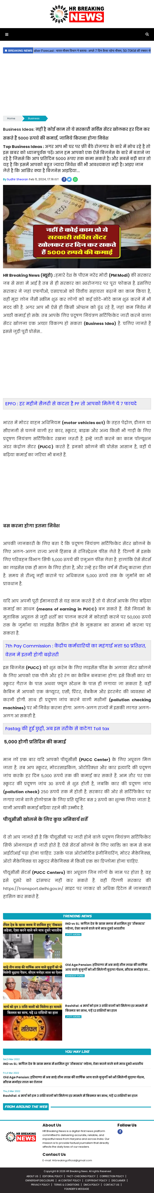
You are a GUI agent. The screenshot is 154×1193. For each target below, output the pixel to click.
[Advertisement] (77, 85)
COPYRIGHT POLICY (96, 1180)
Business (34, 118)
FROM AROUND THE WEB (26, 1107)
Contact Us (54, 1154)
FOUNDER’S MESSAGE (76, 1189)
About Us (52, 1125)
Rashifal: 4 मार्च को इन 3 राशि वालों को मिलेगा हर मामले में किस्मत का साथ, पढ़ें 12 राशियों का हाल (70, 1096)
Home (11, 118)
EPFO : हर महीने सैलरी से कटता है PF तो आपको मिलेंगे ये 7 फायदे (71, 404)
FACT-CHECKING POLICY (81, 1176)
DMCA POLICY (91, 1184)
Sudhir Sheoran (17, 179)
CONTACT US (111, 1184)
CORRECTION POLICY (112, 1176)
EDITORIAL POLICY (53, 1176)
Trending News (77, 916)
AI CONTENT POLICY (69, 1180)
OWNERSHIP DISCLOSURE (39, 1180)
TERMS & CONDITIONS (66, 1184)
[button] (6, 34)
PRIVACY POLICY (40, 1184)
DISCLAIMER (118, 1180)
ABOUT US (32, 1176)
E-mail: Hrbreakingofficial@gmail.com (67, 1160)
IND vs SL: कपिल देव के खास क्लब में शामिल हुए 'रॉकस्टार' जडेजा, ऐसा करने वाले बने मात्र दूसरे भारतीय (73, 1064)
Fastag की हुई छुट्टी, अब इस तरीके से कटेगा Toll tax (57, 729)
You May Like (77, 1052)
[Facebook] (120, 1131)
